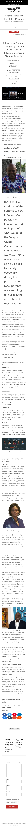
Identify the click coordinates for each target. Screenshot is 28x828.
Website (8, 791)
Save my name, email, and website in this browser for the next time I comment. (13, 801)
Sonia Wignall (14, 83)
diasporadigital (13, 65)
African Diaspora (16, 70)
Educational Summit (14, 78)
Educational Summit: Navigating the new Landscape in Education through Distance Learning (14, 50)
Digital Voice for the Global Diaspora (14, 17)
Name (8, 779)
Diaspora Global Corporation (14, 75)
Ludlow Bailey (14, 81)
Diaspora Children (13, 72)
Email (8, 785)
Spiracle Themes (14, 825)
